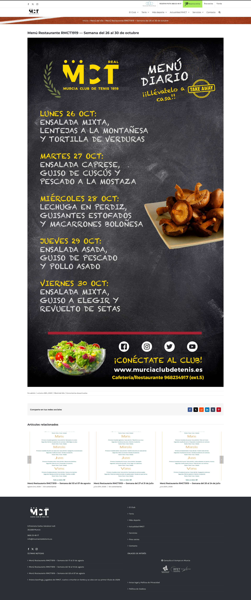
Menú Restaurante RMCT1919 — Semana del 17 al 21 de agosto (125, 483)
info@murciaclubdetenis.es (39, 539)
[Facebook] (28, 549)
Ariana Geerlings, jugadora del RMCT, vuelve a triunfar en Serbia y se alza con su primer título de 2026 (74, 580)
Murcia (37, 530)
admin (32, 393)
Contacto (133, 546)
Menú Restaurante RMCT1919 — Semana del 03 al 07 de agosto (57, 573)
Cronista (33, 526)
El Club (132, 507)
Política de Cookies (137, 589)
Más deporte (134, 520)
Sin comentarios (116, 487)
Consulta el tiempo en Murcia (176, 560)
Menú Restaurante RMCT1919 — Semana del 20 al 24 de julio (57, 483)
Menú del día (59, 393)
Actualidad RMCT (136, 526)
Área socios (134, 539)
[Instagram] (37, 549)
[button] (219, 12)
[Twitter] (33, 549)
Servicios (133, 533)
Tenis (131, 514)
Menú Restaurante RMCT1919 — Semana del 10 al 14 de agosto (191, 483)
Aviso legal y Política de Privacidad (144, 582)
